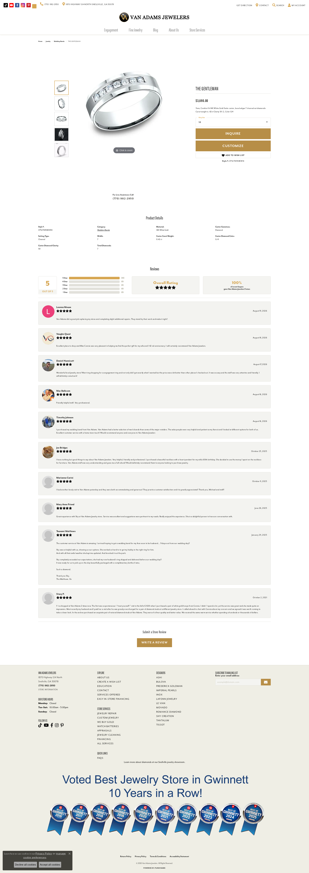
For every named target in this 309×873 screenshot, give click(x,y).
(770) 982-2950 (123, 198)
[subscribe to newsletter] (266, 682)
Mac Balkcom (63, 390)
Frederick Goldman (169, 686)
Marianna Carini (64, 477)
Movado (161, 707)
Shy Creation (165, 716)
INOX (159, 694)
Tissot (160, 724)
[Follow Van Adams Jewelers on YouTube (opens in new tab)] (34, 6)
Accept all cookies (50, 864)
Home (40, 41)
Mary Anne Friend (65, 504)
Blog (155, 30)
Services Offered (108, 694)
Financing (104, 739)
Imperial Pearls (166, 690)
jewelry (48, 41)
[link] (49, 4)
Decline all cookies (25, 864)
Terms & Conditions (158, 856)
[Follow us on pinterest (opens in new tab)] (28, 5)
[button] (278, 5)
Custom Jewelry (108, 717)
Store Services (197, 30)
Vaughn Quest (63, 333)
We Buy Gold (105, 722)
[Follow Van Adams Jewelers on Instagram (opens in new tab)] (23, 5)
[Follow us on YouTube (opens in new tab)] (11, 5)
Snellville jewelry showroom (171, 762)
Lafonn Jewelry (166, 699)
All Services (105, 743)
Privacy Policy (140, 856)
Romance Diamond (168, 711)
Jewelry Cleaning (109, 735)
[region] (124, 118)
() (122, 278)
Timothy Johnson (64, 417)
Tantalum (162, 720)
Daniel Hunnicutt (65, 360)
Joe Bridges (61, 447)
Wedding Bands (59, 41)
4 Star (65, 281)
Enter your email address (227, 675)
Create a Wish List (109, 681)
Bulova (161, 681)
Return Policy (125, 856)
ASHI (159, 677)
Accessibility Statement (179, 856)
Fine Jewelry (135, 30)
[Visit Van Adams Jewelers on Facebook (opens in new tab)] (17, 5)
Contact (103, 690)
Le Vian (160, 703)
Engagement (111, 30)
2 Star (65, 289)
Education (104, 686)
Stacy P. (60, 593)
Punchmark (160, 868)
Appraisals (104, 730)
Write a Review (154, 642)
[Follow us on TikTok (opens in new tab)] (6, 5)
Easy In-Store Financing (113, 699)
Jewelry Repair (106, 713)
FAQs (100, 758)
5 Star (65, 278)
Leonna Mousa (63, 307)
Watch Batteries (108, 726)
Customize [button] (233, 146)
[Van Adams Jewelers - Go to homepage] (154, 17)
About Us (174, 30)
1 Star (65, 292)
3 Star (65, 285)
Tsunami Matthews (65, 531)
